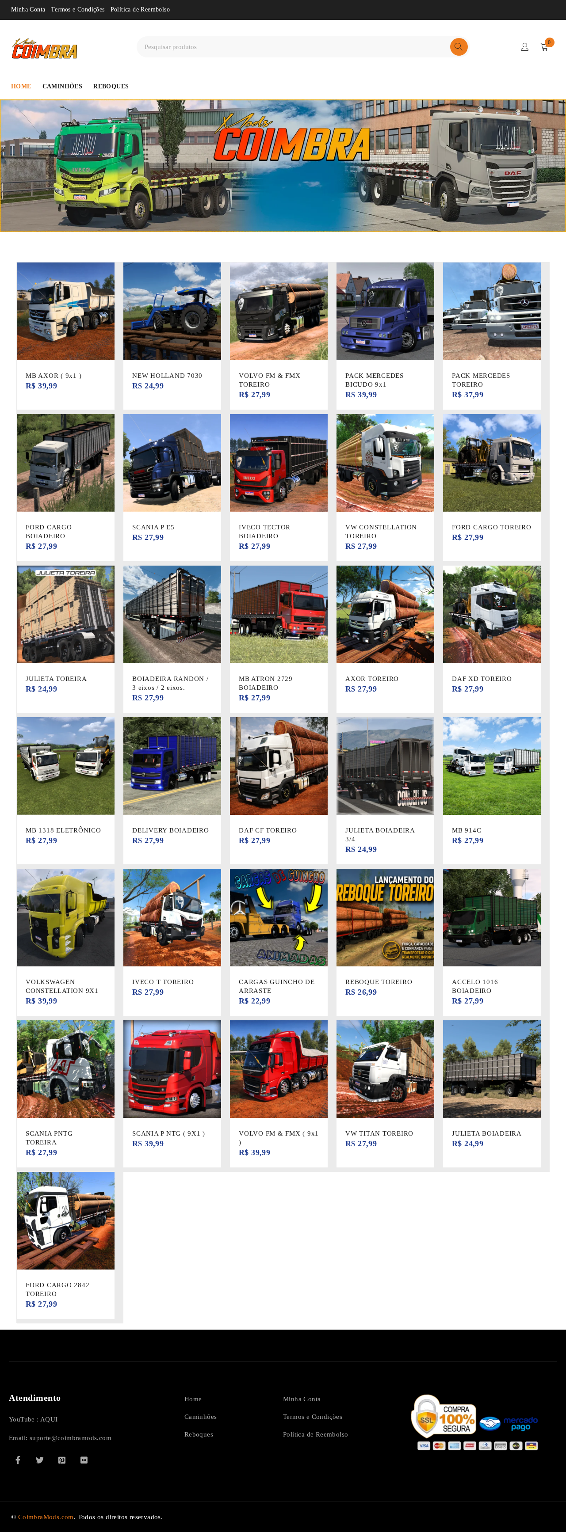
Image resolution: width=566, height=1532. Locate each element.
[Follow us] (40, 1460)
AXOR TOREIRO (372, 678)
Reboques (198, 1434)
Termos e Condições (77, 9)
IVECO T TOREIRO (163, 981)
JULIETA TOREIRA (56, 678)
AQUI (49, 1419)
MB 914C (466, 830)
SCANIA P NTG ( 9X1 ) (168, 1133)
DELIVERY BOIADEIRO (170, 830)
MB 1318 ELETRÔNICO (63, 830)
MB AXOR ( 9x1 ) (53, 375)
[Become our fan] (18, 1460)
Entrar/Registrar (525, 47)
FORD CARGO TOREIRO (492, 527)
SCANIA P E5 (153, 527)
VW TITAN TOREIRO (379, 1133)
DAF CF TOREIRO (268, 830)
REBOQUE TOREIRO (378, 981)
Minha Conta (28, 9)
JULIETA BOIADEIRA (487, 1133)
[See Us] (62, 1460)
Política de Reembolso (140, 9)
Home (193, 1399)
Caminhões (200, 1416)
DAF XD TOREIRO (482, 678)
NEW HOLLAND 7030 (167, 375)
